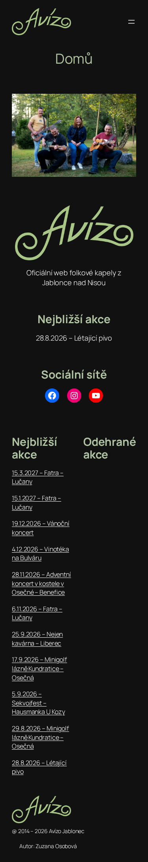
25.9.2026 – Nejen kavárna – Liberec (37, 639)
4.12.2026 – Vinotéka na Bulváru (40, 554)
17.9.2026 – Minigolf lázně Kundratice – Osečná (39, 668)
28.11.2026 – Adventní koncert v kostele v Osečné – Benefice (41, 583)
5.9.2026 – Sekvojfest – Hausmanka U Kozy (38, 703)
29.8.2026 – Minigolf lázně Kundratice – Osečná (40, 737)
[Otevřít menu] (131, 22)
